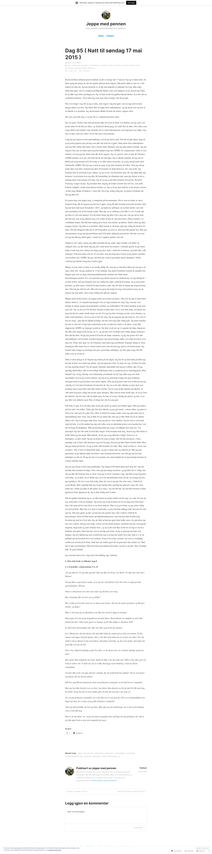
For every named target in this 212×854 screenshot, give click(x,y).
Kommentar (138, 828)
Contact (110, 36)
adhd (69, 65)
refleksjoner (69, 68)
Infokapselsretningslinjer (54, 850)
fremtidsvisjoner (72, 756)
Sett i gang (131, 3)
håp (81, 756)
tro (119, 756)
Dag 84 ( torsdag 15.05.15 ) (76, 791)
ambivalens (99, 753)
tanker (84, 68)
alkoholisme (76, 65)
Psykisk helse (135, 65)
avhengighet (93, 65)
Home (101, 36)
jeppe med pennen (74, 63)
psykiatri (126, 65)
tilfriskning (91, 68)
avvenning (103, 65)
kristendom (118, 65)
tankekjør (77, 68)
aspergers (85, 65)
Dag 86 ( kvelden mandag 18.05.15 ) (131, 791)
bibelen (110, 65)
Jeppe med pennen (106, 23)
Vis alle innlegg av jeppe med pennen (104, 780)
